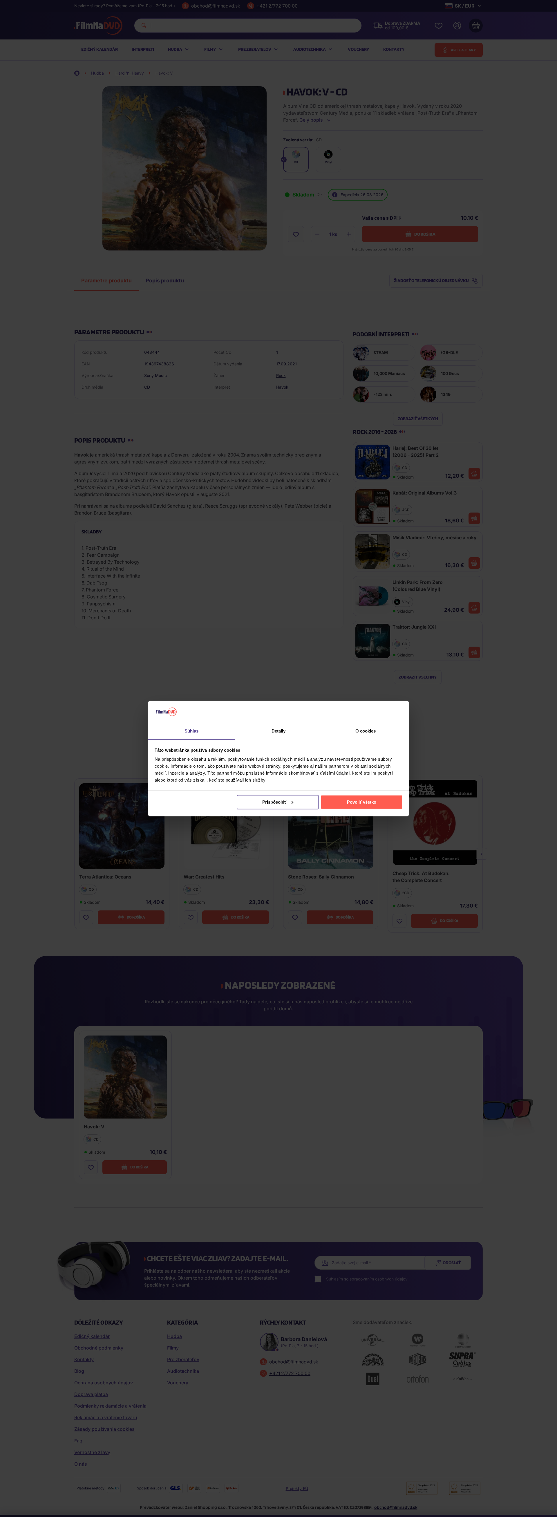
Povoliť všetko (361, 802)
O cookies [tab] (365, 730)
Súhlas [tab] (192, 730)
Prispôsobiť (274, 802)
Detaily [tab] (279, 730)
